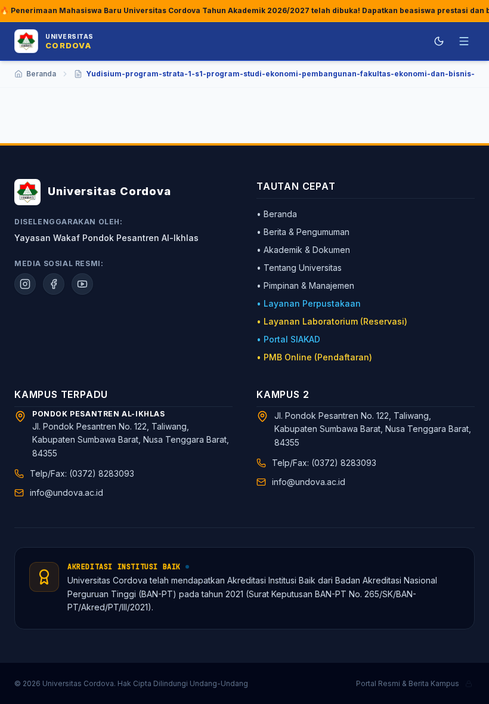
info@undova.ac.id (66, 492)
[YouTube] (82, 284)
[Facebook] (53, 284)
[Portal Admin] (469, 684)
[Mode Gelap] (439, 41)
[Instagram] (25, 284)
